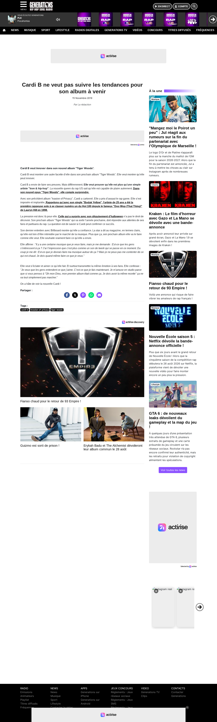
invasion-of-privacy (39, 310)
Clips (144, 696)
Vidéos (137, 30)
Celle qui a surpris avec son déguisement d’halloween (90, 216)
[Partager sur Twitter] (74, 296)
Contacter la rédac (62, 707)
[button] (163, 607)
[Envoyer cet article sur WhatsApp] (90, 296)
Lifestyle (63, 30)
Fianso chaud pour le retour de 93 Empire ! (168, 285)
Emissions (26, 692)
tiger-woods (57, 310)
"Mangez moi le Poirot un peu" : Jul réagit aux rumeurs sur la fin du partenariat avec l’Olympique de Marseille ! (172, 137)
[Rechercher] (194, 6)
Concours (155, 30)
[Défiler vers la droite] (199, 607)
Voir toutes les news (173, 470)
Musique (30, 30)
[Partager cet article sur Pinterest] (82, 296)
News (15, 30)
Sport (45, 30)
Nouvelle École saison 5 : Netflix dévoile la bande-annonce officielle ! (172, 341)
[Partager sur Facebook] (66, 296)
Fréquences (205, 30)
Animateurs (27, 696)
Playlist (24, 699)
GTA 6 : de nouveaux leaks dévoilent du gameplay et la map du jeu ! (173, 420)
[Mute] (58, 19)
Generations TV (116, 30)
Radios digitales (87, 30)
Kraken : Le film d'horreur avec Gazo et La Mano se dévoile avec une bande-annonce (172, 220)
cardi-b (24, 310)
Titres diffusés (179, 30)
